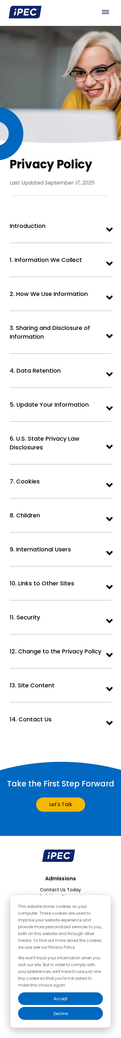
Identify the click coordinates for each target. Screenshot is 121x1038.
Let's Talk (60, 804)
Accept (60, 998)
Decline (61, 1013)
